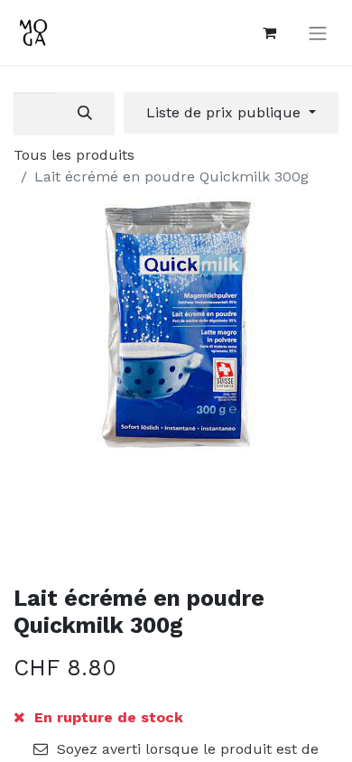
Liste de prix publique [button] (225, 112)
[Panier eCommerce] (269, 32)
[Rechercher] (85, 113)
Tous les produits (74, 154)
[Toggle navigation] (317, 33)
